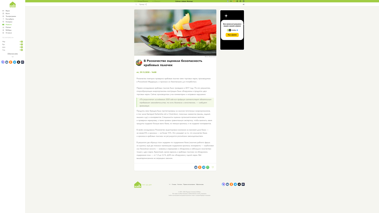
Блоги (8, 13)
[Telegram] (203, 168)
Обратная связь (13, 53)
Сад (3, 50)
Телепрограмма (11, 16)
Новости (9, 24)
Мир (3, 41)
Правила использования (189, 184)
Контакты (179, 184)
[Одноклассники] (199, 168)
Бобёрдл (9, 30)
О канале (9, 33)
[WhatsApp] (207, 168)
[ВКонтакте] (195, 168)
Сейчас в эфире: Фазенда (184, 1)
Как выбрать (10, 19)
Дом (3, 47)
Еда (3, 44)
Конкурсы (9, 22)
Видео (8, 10)
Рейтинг (8, 27)
